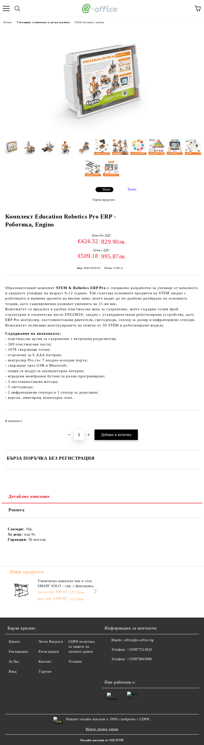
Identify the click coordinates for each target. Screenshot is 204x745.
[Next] (94, 591)
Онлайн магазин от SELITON (102, 740)
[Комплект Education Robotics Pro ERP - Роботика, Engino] (102, 131)
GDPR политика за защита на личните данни (81, 646)
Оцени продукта (104, 200)
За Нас (14, 661)
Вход (12, 671)
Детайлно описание (29, 496)
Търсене (45, 671)
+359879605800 (139, 659)
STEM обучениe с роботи (89, 22)
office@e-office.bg (138, 640)
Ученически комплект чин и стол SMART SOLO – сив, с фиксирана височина (65, 584)
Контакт (45, 661)
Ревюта (16, 509)
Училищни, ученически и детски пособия (43, 22)
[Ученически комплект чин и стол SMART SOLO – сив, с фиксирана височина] (21, 590)
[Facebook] (111, 669)
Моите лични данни (102, 729)
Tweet (132, 189)
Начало (7, 22)
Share (106, 189)
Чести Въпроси (51, 641)
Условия (75, 661)
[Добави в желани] (191, 419)
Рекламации (18, 651)
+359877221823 (139, 649)
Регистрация (49, 651)
